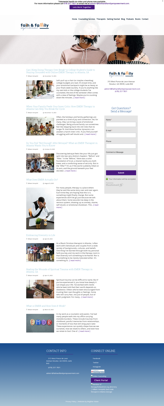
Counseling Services (86, 19)
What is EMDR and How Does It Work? (45, 305)
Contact (145, 19)
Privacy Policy (71, 401)
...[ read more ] (78, 97)
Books (137, 19)
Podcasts (130, 19)
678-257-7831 (70, 3)
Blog (123, 19)
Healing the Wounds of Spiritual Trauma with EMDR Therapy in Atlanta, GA (59, 270)
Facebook (96, 358)
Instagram (97, 367)
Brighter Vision (93, 401)
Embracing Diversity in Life (40, 235)
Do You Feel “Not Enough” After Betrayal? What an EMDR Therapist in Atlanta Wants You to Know (62, 144)
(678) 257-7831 (121, 91)
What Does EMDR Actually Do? (42, 179)
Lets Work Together (82, 7)
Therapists (101, 19)
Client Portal (101, 380)
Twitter (96, 362)
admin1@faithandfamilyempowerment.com (109, 3)
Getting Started (113, 19)
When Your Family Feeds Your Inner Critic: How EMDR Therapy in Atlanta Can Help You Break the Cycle (60, 107)
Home (74, 19)
